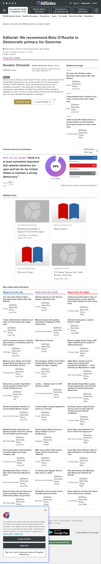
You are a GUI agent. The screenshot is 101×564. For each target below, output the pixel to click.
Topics (53, 16)
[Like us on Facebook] (3, 3)
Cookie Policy (77, 520)
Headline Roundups (30, 16)
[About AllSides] (96, 10)
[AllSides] (45, 3)
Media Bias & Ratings (39, 10)
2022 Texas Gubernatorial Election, (27, 49)
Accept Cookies (24, 539)
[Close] (45, 510)
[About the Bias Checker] (55, 100)
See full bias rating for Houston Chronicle (45, 69)
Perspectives (44, 16)
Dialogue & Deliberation (61, 10)
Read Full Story (22, 101)
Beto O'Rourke (45, 49)
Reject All (24, 545)
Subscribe (85, 3)
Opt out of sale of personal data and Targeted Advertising (50, 542)
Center (56, 65)
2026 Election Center (13, 16)
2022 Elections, (10, 49)
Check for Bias (41, 101)
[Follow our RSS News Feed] (15, 3)
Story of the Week (75, 16)
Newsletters (88, 16)
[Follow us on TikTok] (12, 3)
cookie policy (18, 534)
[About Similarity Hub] (97, 150)
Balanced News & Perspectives (18, 10)
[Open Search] (71, 3)
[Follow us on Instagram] (9, 3)
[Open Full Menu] (4, 10)
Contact (58, 523)
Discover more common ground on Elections (78, 185)
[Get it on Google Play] (58, 532)
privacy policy (8, 534)
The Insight (62, 16)
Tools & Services (83, 10)
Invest (94, 3)
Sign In (76, 3)
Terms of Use (52, 520)
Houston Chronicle (9, 54)
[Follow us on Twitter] (6, 3)
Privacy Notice (64, 520)
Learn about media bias (40, 71)
